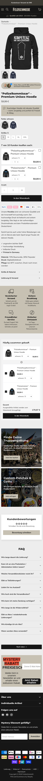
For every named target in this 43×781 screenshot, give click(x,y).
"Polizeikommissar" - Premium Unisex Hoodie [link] (25, 350)
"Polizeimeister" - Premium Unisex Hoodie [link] (23, 169)
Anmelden (35, 736)
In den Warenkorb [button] (22, 416)
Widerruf (16, 769)
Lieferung (7, 769)
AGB (35, 769)
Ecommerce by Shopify (25, 777)
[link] (6, 156)
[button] (5, 75)
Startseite (5, 22)
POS (11, 777)
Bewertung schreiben (21, 532)
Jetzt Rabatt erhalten (31, 681)
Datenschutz (26, 769)
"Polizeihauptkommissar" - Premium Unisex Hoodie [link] (23, 152)
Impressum (21, 772)
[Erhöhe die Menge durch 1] (22, 190)
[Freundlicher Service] (11, 320)
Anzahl (3, 185)
